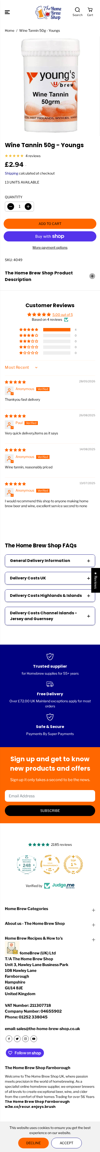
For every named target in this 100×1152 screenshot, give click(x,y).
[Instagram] (25, 1039)
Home (9, 30)
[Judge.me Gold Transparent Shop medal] (50, 864)
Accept (66, 1143)
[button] (8, 12)
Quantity (13, 197)
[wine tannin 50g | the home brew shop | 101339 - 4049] (50, 86)
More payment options (50, 247)
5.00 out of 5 (62, 314)
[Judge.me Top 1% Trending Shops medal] (73, 864)
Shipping (11, 173)
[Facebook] (9, 1039)
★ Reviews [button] (96, 580)
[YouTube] (34, 1039)
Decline (33, 1143)
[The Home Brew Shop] (48, 12)
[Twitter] (17, 1039)
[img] (15, 382)
